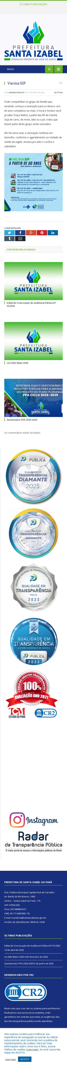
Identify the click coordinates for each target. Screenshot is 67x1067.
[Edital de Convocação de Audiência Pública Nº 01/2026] (33, 281)
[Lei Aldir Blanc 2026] (33, 341)
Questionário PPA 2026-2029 (22, 419)
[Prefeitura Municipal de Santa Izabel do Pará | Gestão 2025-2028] (33, 40)
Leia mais (32, 1049)
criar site (25, 1008)
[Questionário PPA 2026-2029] (33, 398)
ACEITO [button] (24, 1059)
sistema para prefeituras (47, 1008)
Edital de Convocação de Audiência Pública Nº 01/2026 (32, 945)
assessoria (28, 1012)
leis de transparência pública (19, 1021)
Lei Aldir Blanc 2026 (33, 7)
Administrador (16, 92)
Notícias (58, 92)
